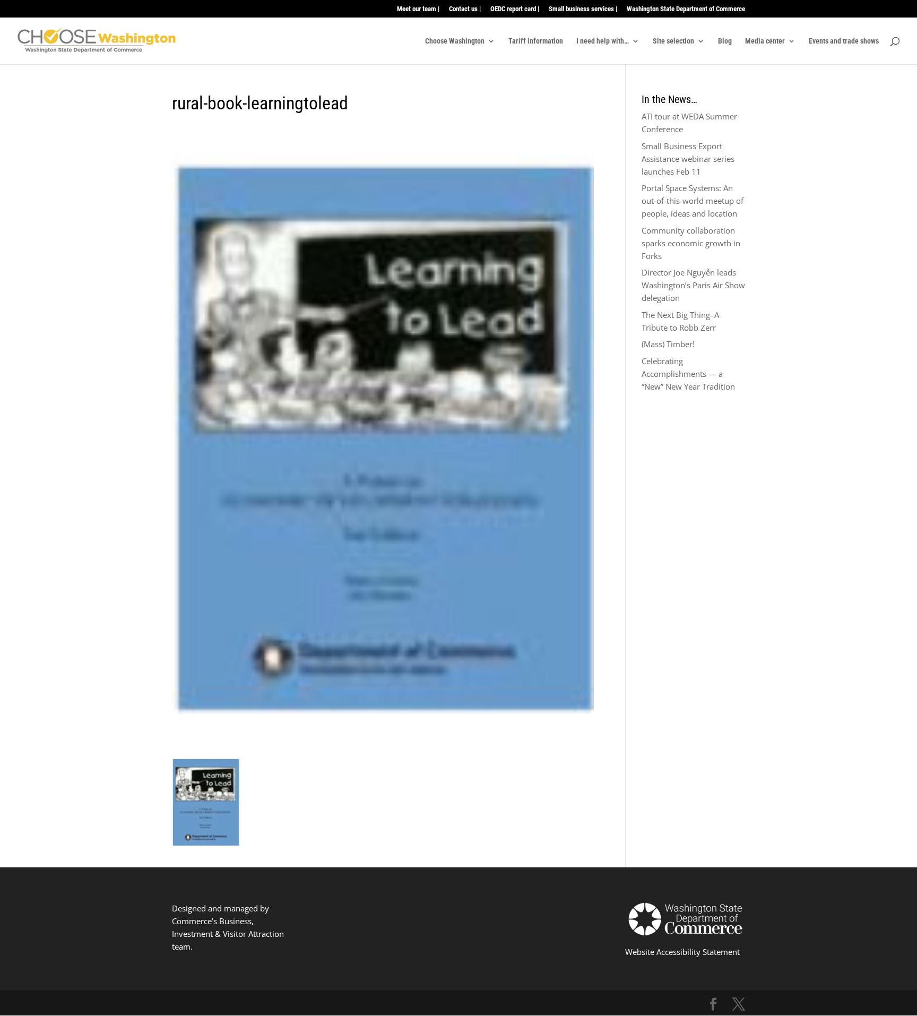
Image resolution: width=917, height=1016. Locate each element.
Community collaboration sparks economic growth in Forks (691, 243)
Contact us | (465, 9)
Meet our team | (418, 9)
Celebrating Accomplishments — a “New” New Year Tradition (688, 374)
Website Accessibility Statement (682, 951)
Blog (725, 41)
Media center (765, 41)
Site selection (673, 41)
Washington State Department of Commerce (686, 9)
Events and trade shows (844, 41)
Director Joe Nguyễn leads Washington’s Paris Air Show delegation (693, 285)
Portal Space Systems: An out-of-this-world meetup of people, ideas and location (692, 201)
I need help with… (602, 41)
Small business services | (583, 9)
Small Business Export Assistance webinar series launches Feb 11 (688, 159)
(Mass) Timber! (668, 344)
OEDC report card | (514, 9)
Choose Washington (455, 41)
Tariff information (535, 41)
